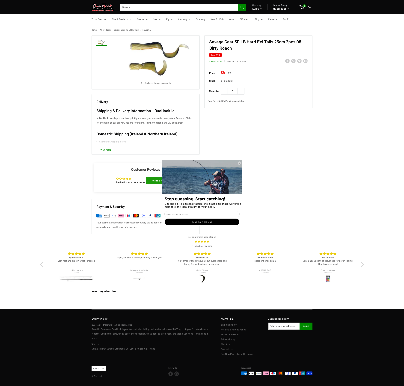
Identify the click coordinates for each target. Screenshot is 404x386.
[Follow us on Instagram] (176, 373)
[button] (42, 264)
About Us (225, 344)
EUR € (96, 368)
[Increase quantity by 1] (241, 91)
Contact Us (226, 349)
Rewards (272, 19)
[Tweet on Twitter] (299, 60)
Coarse (140, 19)
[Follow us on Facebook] (170, 373)
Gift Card (244, 19)
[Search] (242, 7)
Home (94, 30)
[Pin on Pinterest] (293, 60)
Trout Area (97, 19)
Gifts (231, 19)
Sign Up (306, 326)
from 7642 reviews (202, 245)
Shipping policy (229, 324)
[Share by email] (305, 60)
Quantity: (214, 90)
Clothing (182, 19)
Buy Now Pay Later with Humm (236, 354)
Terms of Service (229, 334)
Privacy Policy (228, 339)
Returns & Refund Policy (233, 329)
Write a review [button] (160, 180)
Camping (200, 19)
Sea (155, 19)
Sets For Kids (217, 19)
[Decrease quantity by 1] (224, 91)
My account (279, 8)
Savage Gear (215, 61)
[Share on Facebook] (287, 60)
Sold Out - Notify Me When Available (226, 101)
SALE (285, 19)
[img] (202, 241)
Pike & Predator (120, 19)
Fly (167, 19)
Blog (257, 19)
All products (105, 30)
